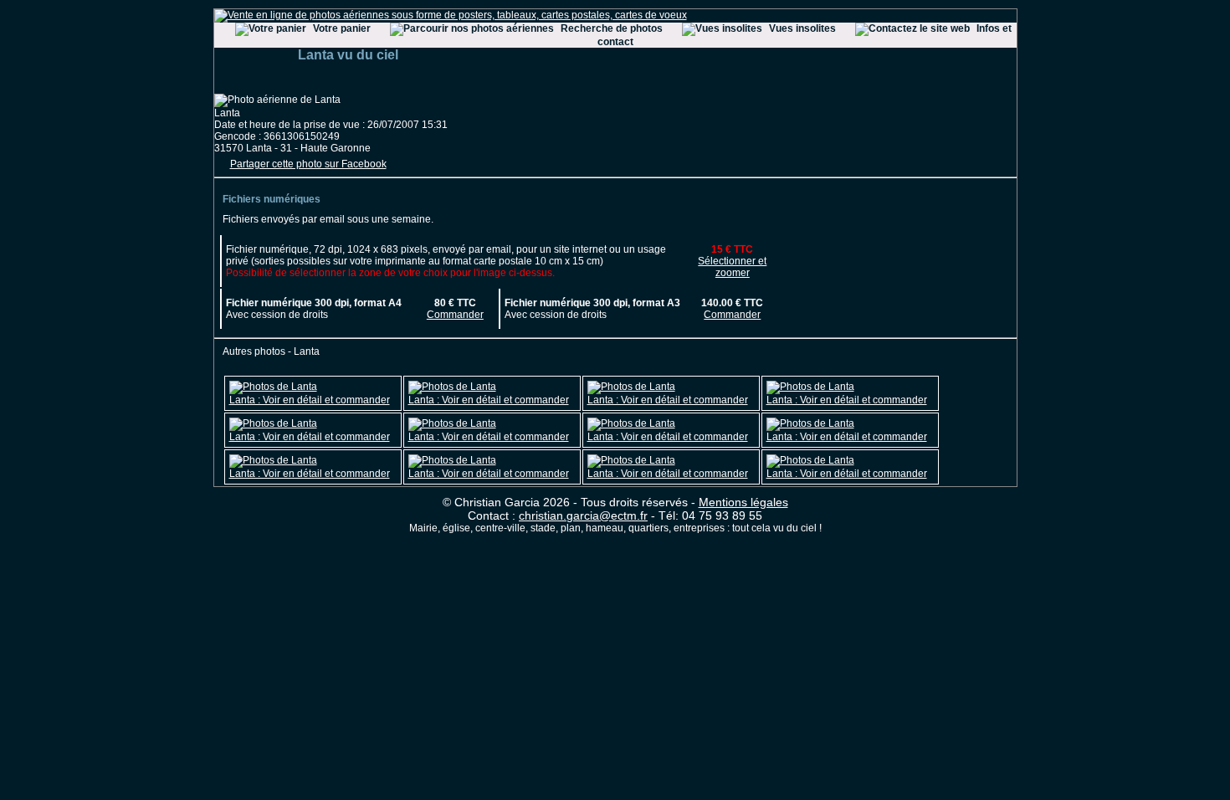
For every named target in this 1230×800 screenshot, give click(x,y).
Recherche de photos (612, 28)
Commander (455, 315)
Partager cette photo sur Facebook (308, 164)
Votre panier (342, 28)
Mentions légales (743, 502)
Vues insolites (802, 28)
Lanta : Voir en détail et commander (309, 400)
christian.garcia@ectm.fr (583, 515)
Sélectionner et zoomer (732, 267)
